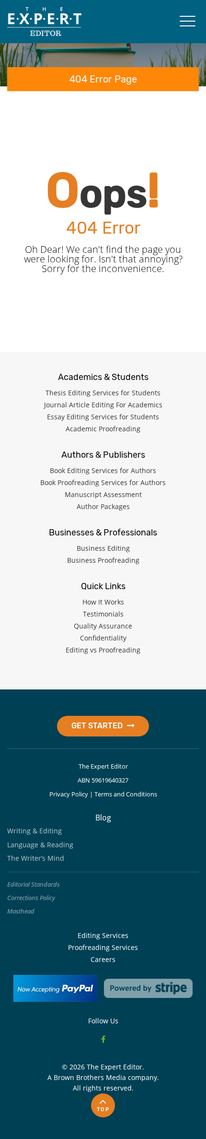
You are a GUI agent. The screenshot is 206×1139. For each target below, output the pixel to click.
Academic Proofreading (103, 428)
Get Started (98, 725)
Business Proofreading (103, 560)
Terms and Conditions (125, 794)
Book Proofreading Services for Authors (103, 482)
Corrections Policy (31, 897)
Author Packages (103, 506)
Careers (103, 959)
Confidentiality (103, 637)
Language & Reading (40, 844)
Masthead (20, 911)
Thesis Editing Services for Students (103, 392)
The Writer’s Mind (35, 858)
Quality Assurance (103, 625)
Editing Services (103, 935)
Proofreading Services (103, 947)
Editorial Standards (33, 884)
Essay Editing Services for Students (103, 416)
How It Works (103, 601)
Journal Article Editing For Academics (103, 404)
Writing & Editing (34, 830)
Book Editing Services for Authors (103, 470)
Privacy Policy (68, 794)
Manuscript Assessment (103, 494)
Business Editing (103, 548)
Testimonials (103, 613)
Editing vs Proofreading (103, 649)
